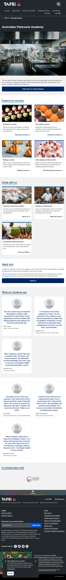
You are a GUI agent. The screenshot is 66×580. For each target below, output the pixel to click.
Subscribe (36, 525)
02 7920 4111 (12, 274)
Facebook (50, 274)
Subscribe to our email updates (12, 521)
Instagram (7, 276)
